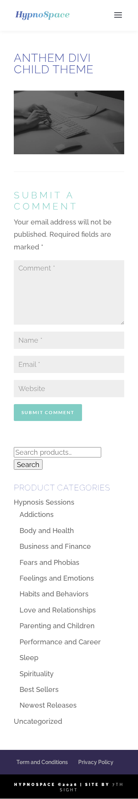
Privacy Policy (95, 762)
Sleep (29, 658)
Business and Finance (55, 546)
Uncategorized (38, 721)
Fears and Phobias (49, 562)
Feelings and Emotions (57, 578)
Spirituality (37, 674)
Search (28, 465)
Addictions (37, 514)
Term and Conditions (42, 762)
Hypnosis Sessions (44, 502)
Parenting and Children (57, 626)
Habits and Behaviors (54, 594)
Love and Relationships (58, 610)
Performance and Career (60, 642)
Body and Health (47, 531)
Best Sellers (39, 689)
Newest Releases (48, 705)
